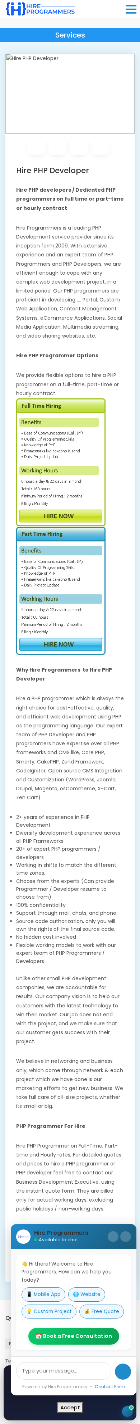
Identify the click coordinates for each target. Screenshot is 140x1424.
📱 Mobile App (43, 1294)
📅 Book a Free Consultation (74, 1336)
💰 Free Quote (101, 1311)
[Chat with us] (127, 1411)
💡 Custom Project (49, 1311)
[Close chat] (125, 1236)
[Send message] (123, 1372)
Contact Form (110, 1387)
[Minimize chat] (113, 1236)
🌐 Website (87, 1294)
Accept (70, 1407)
